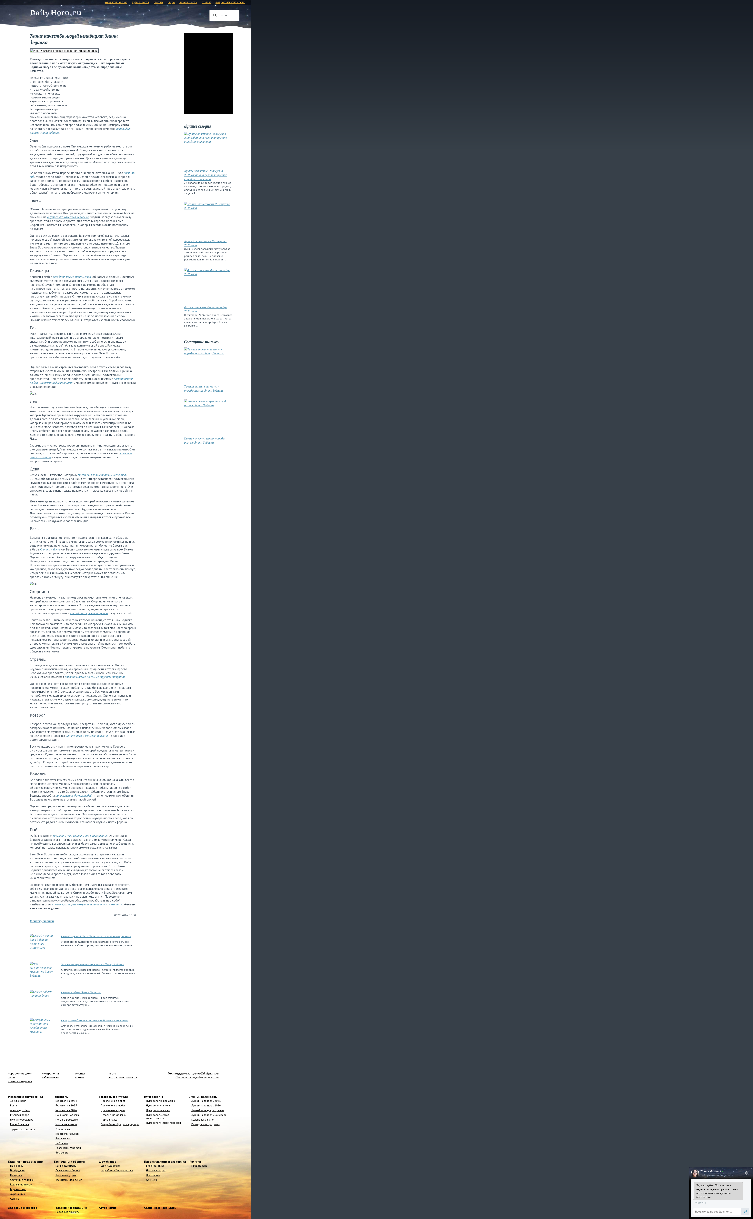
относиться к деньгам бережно (87, 736)
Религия (195, 1161)
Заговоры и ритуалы (113, 1096)
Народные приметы (67, 1212)
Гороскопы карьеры (67, 1133)
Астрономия (107, 1207)
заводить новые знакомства (72, 277)
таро (171, 2)
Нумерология (153, 1096)
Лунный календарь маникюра (208, 1115)
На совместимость (66, 1124)
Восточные (61, 1152)
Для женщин (63, 1129)
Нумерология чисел (158, 1110)
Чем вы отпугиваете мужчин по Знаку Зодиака (92, 964)
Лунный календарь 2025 (206, 1101)
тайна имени (188, 2)
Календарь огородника (205, 1124)
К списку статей (42, 921)
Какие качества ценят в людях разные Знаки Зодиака (205, 440)
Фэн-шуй (151, 1180)
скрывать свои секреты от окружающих (80, 836)
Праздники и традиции (70, 1207)
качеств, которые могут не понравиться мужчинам (87, 904)
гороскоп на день (116, 2)
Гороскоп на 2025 (66, 1105)
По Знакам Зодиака (67, 1115)
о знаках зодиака (20, 1081)
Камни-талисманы (65, 1165)
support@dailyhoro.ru (205, 1073)
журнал (80, 1073)
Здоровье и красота (22, 1207)
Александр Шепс (20, 1110)
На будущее (17, 1170)
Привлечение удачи (113, 1110)
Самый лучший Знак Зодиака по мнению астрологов (96, 936)
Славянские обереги (67, 1170)
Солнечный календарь (160, 1207)
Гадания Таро (18, 1189)
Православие (199, 1165)
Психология (153, 1175)
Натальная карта (156, 1170)
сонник (206, 2)
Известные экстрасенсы (25, 1096)
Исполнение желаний (113, 1115)
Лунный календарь (203, 1096)
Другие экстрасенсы (22, 1129)
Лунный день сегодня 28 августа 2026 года (205, 243)
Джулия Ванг (18, 1101)
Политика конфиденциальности (197, 1077)
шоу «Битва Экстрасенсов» (117, 1170)
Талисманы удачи (65, 1175)
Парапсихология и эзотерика (165, 1161)
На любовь (16, 1165)
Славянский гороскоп (68, 1148)
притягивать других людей (73, 795)
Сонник (14, 1198)
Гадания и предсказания (25, 1161)
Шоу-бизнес (107, 1161)
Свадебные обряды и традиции (120, 1124)
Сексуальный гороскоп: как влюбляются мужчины (94, 1020)
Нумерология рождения (161, 1101)
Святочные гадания (22, 1180)
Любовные (61, 1143)
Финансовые (63, 1138)
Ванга (13, 1105)
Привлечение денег (113, 1101)
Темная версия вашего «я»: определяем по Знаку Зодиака (204, 388)
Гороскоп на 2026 (66, 1110)
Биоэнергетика (155, 1165)
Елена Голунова (19, 1124)
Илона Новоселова (21, 1119)
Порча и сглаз (109, 1119)
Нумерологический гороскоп (163, 1122)
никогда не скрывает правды (89, 613)
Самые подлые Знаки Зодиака (81, 992)
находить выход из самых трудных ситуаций (95, 677)
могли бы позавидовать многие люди (102, 475)
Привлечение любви (113, 1105)
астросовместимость (230, 2)
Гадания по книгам (21, 1184)
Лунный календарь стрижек (207, 1110)
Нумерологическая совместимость (157, 1116)
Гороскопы (61, 1096)
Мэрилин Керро (19, 1115)
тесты (158, 2)
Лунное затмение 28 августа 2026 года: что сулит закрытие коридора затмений (205, 175)
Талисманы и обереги (69, 1161)
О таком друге (50, 549)
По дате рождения (66, 1119)
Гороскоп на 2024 (66, 1101)
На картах (16, 1175)
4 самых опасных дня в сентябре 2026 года (205, 309)
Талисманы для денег (68, 1180)
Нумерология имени (158, 1105)
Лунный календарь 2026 (206, 1105)
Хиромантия (17, 1194)
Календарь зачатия (202, 1119)
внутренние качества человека (68, 217)
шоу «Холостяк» (110, 1165)
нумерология (140, 2)
